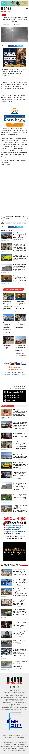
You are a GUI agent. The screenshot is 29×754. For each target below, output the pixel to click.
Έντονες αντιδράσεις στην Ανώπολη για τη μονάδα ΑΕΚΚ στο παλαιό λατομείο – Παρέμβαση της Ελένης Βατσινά (20, 279)
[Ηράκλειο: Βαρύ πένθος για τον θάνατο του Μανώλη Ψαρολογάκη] (6, 634)
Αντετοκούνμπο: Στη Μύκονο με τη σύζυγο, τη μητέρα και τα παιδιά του (20, 435)
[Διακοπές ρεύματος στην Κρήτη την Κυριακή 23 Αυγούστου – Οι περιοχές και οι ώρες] (6, 582)
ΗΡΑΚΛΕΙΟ (14, 223)
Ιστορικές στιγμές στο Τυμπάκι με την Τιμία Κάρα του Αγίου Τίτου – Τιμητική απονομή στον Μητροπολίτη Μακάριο (20, 247)
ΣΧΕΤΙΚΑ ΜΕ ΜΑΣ (7, 735)
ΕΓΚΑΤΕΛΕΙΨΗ (7, 223)
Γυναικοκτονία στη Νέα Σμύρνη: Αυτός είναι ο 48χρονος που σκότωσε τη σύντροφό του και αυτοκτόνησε (20, 475)
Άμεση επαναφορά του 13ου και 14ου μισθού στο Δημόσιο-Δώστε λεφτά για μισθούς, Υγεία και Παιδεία (20, 268)
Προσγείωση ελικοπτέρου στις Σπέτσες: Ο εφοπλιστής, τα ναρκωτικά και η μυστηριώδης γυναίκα (20, 665)
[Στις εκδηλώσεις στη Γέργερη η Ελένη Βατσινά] (8, 340)
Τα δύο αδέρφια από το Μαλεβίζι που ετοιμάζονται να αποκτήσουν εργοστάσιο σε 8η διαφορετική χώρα (20, 508)
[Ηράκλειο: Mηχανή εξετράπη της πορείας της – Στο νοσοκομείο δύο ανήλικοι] (6, 257)
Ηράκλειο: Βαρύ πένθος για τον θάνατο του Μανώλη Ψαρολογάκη (19, 633)
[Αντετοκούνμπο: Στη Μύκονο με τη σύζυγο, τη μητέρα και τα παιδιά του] (6, 436)
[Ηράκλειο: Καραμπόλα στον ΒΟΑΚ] (6, 643)
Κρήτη (4, 14)
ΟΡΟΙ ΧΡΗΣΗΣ (16, 735)
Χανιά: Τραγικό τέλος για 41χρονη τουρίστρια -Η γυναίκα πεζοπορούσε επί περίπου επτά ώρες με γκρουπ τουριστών (20, 236)
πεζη (25, 223)
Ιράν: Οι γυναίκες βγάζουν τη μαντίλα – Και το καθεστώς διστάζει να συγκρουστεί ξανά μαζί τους (20, 497)
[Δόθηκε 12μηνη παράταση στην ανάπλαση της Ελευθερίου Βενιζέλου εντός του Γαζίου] (6, 602)
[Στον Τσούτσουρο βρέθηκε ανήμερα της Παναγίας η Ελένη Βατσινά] (20, 317)
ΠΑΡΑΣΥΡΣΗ (19, 223)
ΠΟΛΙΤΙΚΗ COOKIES (18, 737)
